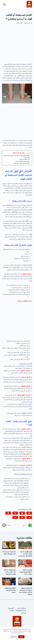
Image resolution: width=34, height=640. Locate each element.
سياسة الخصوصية (21, 610)
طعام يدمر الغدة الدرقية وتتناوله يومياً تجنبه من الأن (26, 572)
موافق (21, 637)
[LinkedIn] (8, 513)
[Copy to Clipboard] (15, 517)
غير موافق (13, 637)
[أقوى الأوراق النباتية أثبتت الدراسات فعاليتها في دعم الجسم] (25, 545)
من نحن (23, 613)
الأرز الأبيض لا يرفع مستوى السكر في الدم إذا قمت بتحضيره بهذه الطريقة (25, 591)
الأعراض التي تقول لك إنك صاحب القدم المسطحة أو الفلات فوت (16, 156)
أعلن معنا (11, 608)
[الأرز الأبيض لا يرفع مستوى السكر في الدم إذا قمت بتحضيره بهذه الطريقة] (25, 581)
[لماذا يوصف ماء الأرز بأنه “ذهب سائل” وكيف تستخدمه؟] (9, 563)
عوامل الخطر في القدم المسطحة (22, 161)
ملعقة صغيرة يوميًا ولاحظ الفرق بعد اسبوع (10, 590)
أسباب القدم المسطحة (24, 159)
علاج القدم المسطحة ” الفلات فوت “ (21, 163)
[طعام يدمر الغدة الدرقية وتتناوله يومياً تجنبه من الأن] (25, 563)
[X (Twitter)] (22, 513)
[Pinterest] (15, 513)
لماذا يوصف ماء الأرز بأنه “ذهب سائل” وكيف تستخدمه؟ (10, 572)
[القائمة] (4, 4)
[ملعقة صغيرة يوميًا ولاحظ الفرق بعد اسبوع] (9, 581)
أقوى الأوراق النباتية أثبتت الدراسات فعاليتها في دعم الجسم (25, 554)
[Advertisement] (17, 44)
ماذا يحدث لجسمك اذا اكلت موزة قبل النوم (9, 553)
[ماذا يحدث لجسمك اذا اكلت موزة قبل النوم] (9, 545)
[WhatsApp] (22, 517)
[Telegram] (29, 517)
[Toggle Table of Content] (28, 153)
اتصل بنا (11, 610)
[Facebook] (29, 513)
